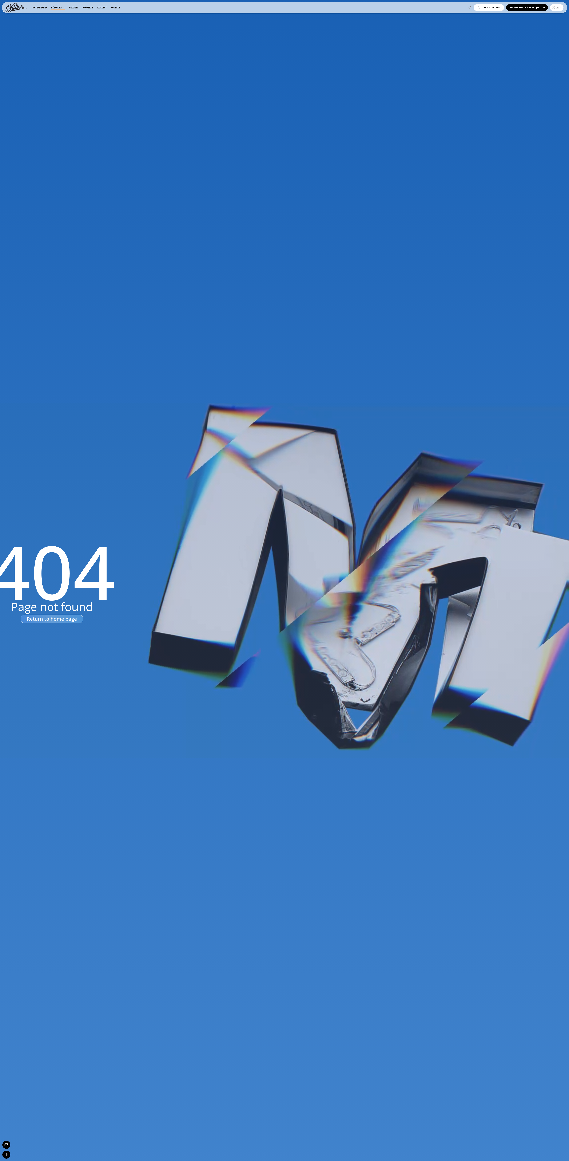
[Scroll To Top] (6, 1155)
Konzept (102, 7)
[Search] (470, 7)
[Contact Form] (6, 1145)
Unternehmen (39, 7)
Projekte (88, 7)
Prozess (73, 7)
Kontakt (115, 7)
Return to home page (52, 618)
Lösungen (56, 7)
